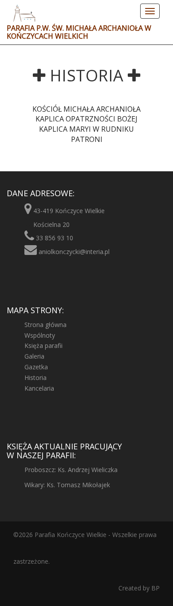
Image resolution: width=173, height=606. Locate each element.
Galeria (34, 356)
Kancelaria (39, 388)
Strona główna (45, 324)
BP (154, 588)
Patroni (86, 139)
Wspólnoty (39, 335)
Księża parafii (43, 345)
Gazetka (36, 367)
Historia (35, 377)
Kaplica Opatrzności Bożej (86, 119)
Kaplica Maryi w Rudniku (86, 129)
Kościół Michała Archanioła (86, 109)
